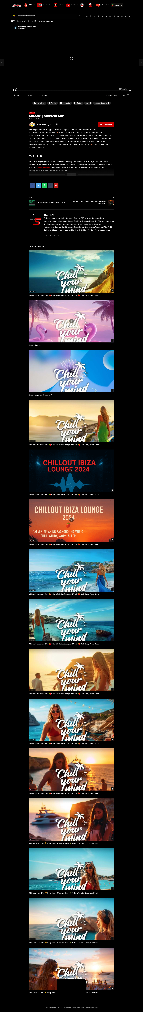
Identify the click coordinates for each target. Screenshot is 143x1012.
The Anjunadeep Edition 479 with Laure (50, 202)
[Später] (122, 16)
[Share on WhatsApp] (44, 185)
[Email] (62, 235)
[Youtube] (91, 16)
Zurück (31, 197)
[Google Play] (102, 16)
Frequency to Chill (47, 124)
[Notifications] (126, 16)
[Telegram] (99, 16)
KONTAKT (83, 1007)
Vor (113, 197)
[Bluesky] (110, 16)
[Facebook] (79, 16)
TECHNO (16, 21)
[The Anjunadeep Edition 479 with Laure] (2, 62)
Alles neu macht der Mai (23, 15)
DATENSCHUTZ (67, 1007)
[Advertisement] (71, 991)
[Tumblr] (54, 235)
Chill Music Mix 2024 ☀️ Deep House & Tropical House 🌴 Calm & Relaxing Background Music (63, 843)
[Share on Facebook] (32, 185)
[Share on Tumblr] (50, 185)
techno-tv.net (95, 1007)
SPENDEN (60, 1007)
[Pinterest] (87, 16)
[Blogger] (114, 16)
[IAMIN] (118, 16)
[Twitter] (83, 16)
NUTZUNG (74, 1007)
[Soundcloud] (106, 16)
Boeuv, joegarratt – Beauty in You (41, 395)
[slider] (67, 90)
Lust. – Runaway (35, 345)
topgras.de (88, 1007)
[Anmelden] (130, 16)
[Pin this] (56, 185)
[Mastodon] (95, 16)
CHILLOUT (30, 21)
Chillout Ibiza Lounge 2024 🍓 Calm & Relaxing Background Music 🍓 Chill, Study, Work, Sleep (64, 295)
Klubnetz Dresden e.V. (44, 168)
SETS (78, 1007)
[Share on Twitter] (38, 185)
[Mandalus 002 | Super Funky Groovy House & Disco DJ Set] (111, 203)
